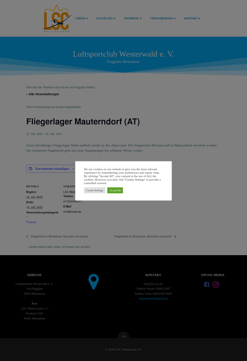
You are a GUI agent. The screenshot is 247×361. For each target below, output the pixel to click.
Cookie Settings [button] (94, 190)
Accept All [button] (115, 190)
